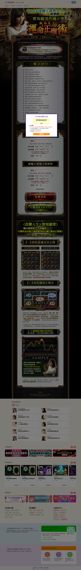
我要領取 (41, 134)
